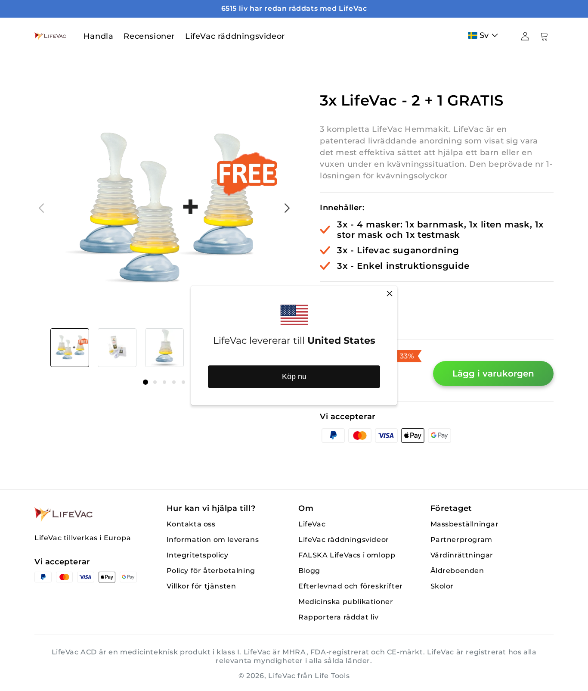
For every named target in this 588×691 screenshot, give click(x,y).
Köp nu (294, 376)
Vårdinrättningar (462, 555)
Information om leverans (213, 539)
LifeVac (311, 524)
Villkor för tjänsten (201, 586)
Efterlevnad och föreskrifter (350, 586)
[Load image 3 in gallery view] (164, 347)
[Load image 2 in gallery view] (117, 347)
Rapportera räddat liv (338, 617)
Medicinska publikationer (345, 602)
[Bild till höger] (287, 208)
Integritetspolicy (198, 555)
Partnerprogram (461, 539)
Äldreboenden (457, 570)
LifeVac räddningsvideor (343, 539)
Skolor (442, 586)
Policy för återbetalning (211, 570)
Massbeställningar (464, 524)
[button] (485, 35)
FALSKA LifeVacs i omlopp (346, 555)
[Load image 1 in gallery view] (69, 347)
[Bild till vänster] (41, 208)
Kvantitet (339, 297)
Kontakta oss (191, 524)
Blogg (309, 570)
